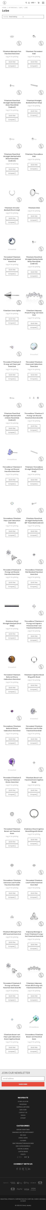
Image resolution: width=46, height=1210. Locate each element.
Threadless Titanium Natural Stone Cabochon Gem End (12, 728)
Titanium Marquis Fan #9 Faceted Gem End (12, 933)
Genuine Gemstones (23, 1129)
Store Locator (23, 1101)
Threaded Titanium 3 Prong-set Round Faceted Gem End (12, 572)
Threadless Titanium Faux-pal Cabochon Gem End (12, 520)
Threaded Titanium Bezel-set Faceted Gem (12, 831)
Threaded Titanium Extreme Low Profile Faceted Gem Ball (34, 728)
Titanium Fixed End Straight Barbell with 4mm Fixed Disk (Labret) (12, 103)
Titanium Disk (34, 208)
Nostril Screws (23, 1149)
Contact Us (23, 1112)
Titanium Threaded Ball (34, 52)
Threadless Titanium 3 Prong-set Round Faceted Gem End (12, 469)
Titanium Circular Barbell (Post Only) (12, 209)
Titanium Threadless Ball (34, 155)
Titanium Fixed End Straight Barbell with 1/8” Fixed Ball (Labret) (34, 520)
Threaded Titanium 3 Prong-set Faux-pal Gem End (12, 364)
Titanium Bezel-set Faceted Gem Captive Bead (34, 780)
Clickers (23, 1140)
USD (32, 2)
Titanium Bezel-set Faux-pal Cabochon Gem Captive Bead (12, 1037)
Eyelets (23, 1154)
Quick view (12, 62)
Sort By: (5, 17)
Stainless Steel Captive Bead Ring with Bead (34, 830)
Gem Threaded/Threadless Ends (23, 1143)
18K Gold (23, 1135)
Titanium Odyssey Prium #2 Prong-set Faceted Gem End (34, 985)
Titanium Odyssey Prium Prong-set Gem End (34, 313)
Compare (11, 66)
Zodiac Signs (23, 1138)
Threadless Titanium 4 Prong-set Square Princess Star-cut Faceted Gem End (34, 624)
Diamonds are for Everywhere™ (23, 1132)
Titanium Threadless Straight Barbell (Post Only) (34, 469)
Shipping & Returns (23, 1107)
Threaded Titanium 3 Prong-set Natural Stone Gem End (12, 780)
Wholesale (23, 1104)
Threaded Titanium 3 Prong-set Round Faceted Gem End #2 (12, 985)
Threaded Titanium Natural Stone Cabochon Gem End (12, 677)
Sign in (23, 1115)
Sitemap (23, 1118)
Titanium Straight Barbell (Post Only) (34, 101)
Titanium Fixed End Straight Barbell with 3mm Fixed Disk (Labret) (12, 157)
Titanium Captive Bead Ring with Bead (34, 676)
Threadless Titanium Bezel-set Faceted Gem (34, 1037)
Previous (3, 1208)
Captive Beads (23, 1151)
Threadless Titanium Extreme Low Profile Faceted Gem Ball (12, 882)
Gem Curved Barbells (23, 1146)
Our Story (23, 1110)
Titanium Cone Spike (12, 311)
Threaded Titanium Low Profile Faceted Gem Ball (34, 882)
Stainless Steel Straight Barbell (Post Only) (12, 623)
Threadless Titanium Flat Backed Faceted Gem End (34, 572)
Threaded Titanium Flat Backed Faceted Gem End (12, 259)
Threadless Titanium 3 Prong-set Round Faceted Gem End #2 (33, 415)
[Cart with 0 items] (38, 3)
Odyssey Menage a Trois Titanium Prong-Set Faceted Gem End (34, 934)
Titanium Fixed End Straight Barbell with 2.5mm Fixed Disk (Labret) (12, 416)
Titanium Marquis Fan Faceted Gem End (12, 52)
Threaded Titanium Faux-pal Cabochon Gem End (34, 364)
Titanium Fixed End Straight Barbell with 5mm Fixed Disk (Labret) (34, 260)
